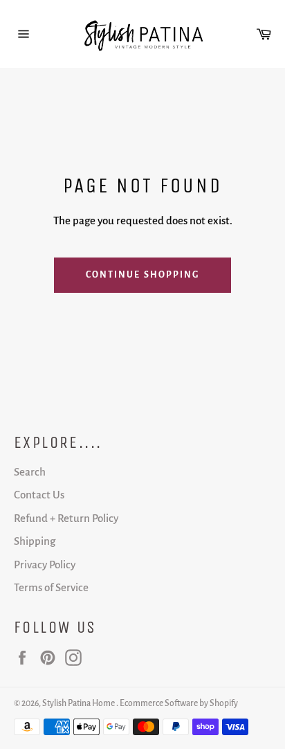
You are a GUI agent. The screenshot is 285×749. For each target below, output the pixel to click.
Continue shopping (143, 275)
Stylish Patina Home (79, 703)
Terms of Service (51, 587)
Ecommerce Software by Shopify (179, 703)
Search (30, 472)
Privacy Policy (44, 564)
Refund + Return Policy (66, 518)
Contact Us (39, 494)
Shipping (34, 541)
